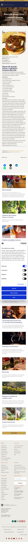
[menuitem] (7, 445)
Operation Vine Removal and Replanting (9, 397)
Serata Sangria (6, 190)
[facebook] (6, 538)
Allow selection (14, 293)
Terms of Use (20, 529)
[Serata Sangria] (14, 181)
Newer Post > (24, 157)
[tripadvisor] (19, 538)
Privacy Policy (7, 529)
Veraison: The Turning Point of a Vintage (9, 216)
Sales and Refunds (9, 532)
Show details (21, 284)
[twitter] (16, 538)
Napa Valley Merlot (12, 143)
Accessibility (20, 532)
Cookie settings (23, 534)
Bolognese (5, 372)
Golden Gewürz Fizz (8, 422)
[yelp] (21, 538)
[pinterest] (9, 538)
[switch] (24, 270)
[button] (26, 5)
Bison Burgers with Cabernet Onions (15, 150)
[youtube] (14, 538)
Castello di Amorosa (15, 152)
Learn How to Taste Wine (10, 347)
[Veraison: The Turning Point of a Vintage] (14, 207)
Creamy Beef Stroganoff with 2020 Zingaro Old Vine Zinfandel (12, 321)
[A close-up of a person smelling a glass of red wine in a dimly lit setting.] (14, 338)
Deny (14, 297)
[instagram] (11, 538)
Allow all (14, 288)
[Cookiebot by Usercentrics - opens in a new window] (20, 243)
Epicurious (14, 145)
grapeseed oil (8, 78)
